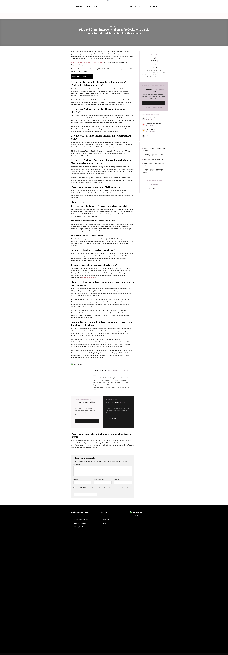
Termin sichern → (114, 418)
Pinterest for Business (88, 277)
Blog (145, 6)
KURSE (96, 6)
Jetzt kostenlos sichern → (86, 421)
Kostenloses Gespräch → (153, 103)
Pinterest (114, 26)
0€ (139, 6)
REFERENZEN (132, 6)
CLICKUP (88, 6)
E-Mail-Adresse (99, 479)
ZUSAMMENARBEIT (77, 6)
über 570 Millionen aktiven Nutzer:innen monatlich (87, 62)
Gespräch (153, 6)
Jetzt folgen (154, 188)
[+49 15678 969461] (117, 16)
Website (116, 479)
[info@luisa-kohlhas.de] (110, 16)
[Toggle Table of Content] (89, 76)
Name (75, 479)
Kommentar (77, 464)
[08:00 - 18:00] (114, 16)
